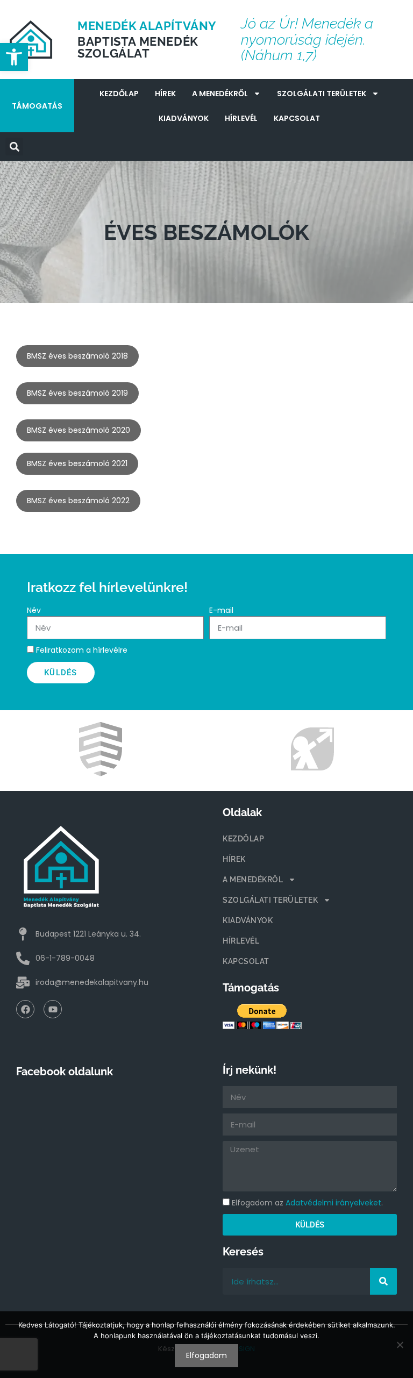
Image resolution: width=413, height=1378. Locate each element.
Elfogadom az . (307, 1202)
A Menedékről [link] (220, 93)
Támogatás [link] (37, 106)
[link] (14, 57)
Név (34, 610)
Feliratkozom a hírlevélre (81, 650)
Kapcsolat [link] (297, 118)
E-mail (221, 610)
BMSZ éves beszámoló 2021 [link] (77, 463)
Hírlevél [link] (241, 118)
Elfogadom (206, 1355)
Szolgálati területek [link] (321, 93)
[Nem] (399, 1344)
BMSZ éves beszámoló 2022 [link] (78, 500)
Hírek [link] (165, 93)
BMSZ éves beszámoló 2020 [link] (78, 430)
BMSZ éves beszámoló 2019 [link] (77, 393)
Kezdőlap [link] (119, 93)
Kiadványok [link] (184, 118)
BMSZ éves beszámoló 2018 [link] (77, 356)
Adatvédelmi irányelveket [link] (333, 1202)
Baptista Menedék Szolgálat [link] (137, 47)
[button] (14, 146)
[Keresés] (383, 1281)
